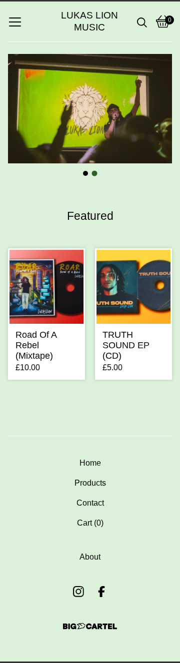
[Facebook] (101, 591)
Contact (90, 503)
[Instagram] (78, 591)
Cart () (90, 523)
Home (90, 463)
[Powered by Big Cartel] (90, 626)
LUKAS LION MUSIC (89, 21)
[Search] (142, 21)
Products (90, 483)
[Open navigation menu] (15, 21)
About (90, 557)
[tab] (85, 173)
